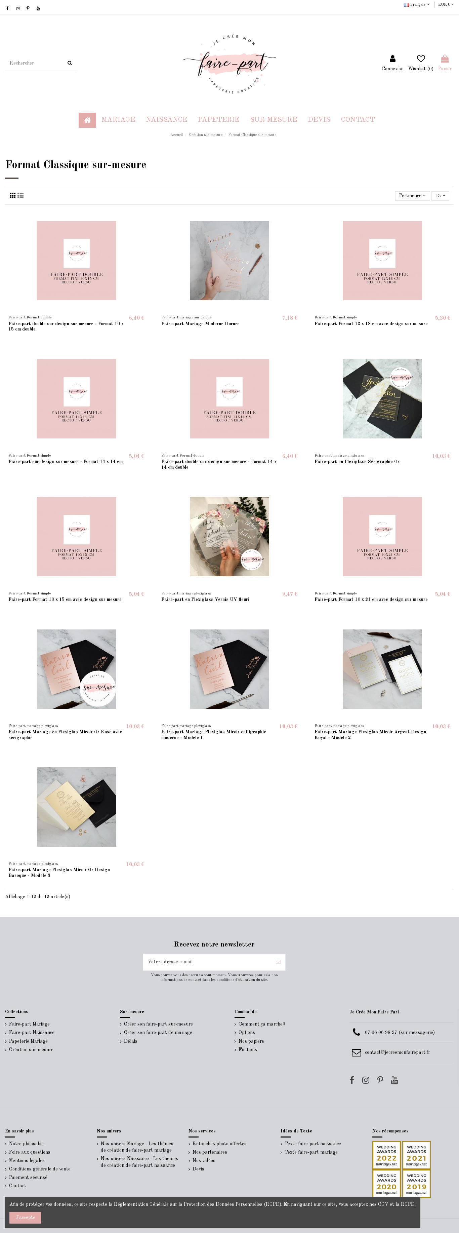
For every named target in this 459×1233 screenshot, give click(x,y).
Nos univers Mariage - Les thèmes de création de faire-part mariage (137, 1147)
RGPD (408, 1204)
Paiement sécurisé (28, 1177)
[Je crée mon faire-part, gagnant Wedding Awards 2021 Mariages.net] (416, 1154)
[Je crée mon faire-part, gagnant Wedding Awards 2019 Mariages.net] (416, 1183)
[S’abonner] (278, 962)
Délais (130, 1041)
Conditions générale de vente (40, 1169)
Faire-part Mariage (29, 1024)
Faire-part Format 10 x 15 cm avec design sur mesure (65, 599)
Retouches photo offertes (220, 1144)
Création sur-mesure (31, 1049)
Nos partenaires (210, 1152)
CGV (383, 1204)
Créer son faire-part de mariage (158, 1032)
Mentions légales (27, 1160)
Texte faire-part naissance (313, 1144)
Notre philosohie (26, 1144)
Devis (198, 1169)
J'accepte (25, 1217)
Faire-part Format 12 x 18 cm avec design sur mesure (371, 323)
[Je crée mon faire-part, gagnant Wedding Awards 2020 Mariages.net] (386, 1183)
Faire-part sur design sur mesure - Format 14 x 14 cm (65, 461)
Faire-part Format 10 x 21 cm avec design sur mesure (371, 599)
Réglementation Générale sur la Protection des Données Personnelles (188, 1204)
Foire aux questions (29, 1152)
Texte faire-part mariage (311, 1152)
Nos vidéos (204, 1160)
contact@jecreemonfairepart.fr (397, 1052)
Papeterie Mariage (28, 1041)
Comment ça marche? (262, 1024)
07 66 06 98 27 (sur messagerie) (400, 1032)
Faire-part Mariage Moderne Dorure (200, 323)
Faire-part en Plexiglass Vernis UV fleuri (205, 599)
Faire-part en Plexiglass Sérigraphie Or (357, 461)
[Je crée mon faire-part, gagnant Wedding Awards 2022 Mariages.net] (386, 1154)
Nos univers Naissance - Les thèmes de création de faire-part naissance (139, 1162)
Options (247, 1032)
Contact (17, 1186)
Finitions (248, 1049)
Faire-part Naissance (31, 1032)
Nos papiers (251, 1041)
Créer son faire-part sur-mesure (158, 1024)
